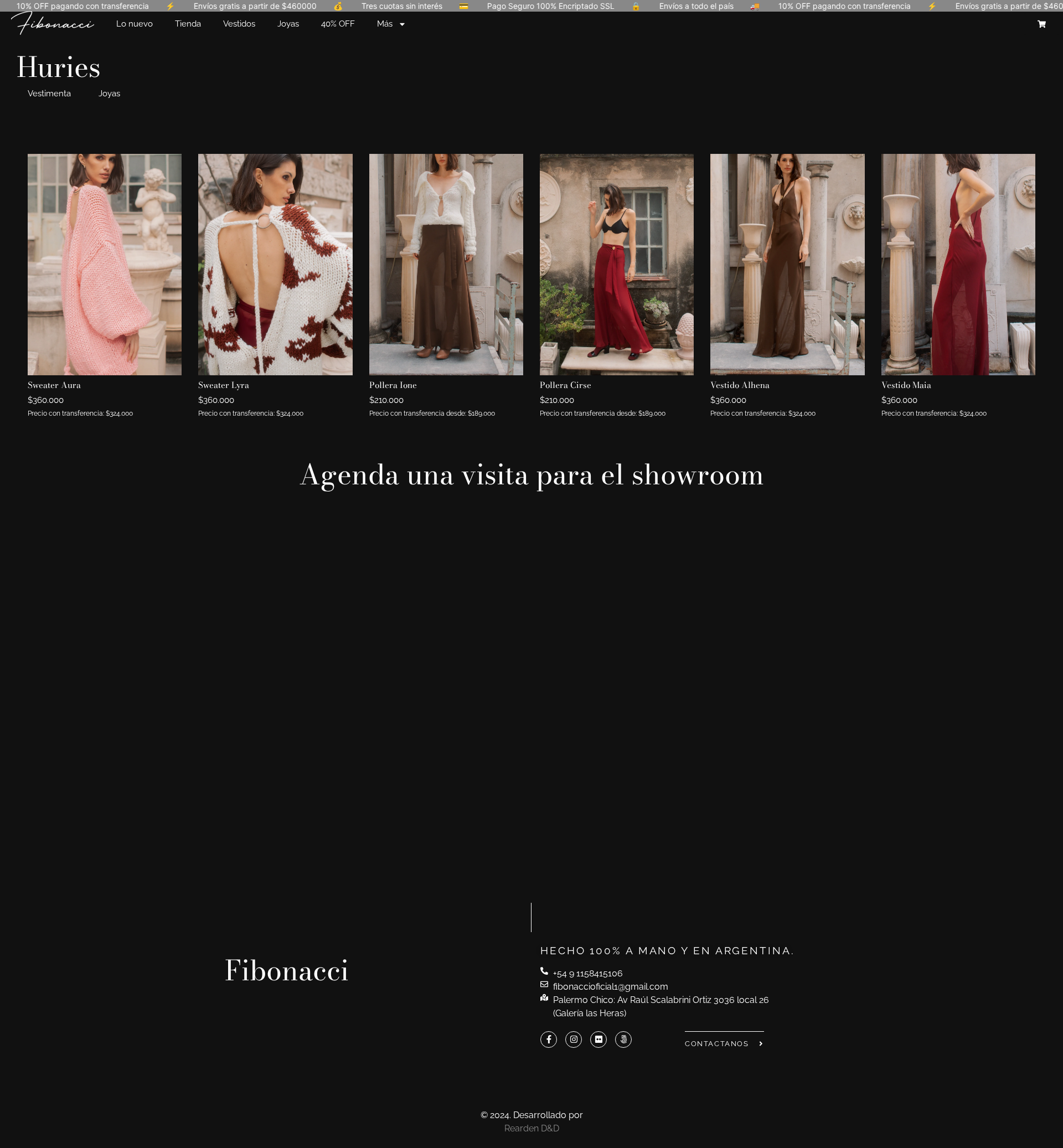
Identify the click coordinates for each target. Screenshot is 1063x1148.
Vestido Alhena (740, 385)
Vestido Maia (906, 385)
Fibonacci (287, 970)
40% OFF (338, 24)
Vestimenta (49, 94)
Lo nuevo (134, 24)
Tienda (188, 24)
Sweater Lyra (223, 385)
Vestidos (239, 24)
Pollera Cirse (565, 385)
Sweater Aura (54, 385)
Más (385, 24)
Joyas (288, 24)
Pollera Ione (393, 385)
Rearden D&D (531, 1128)
